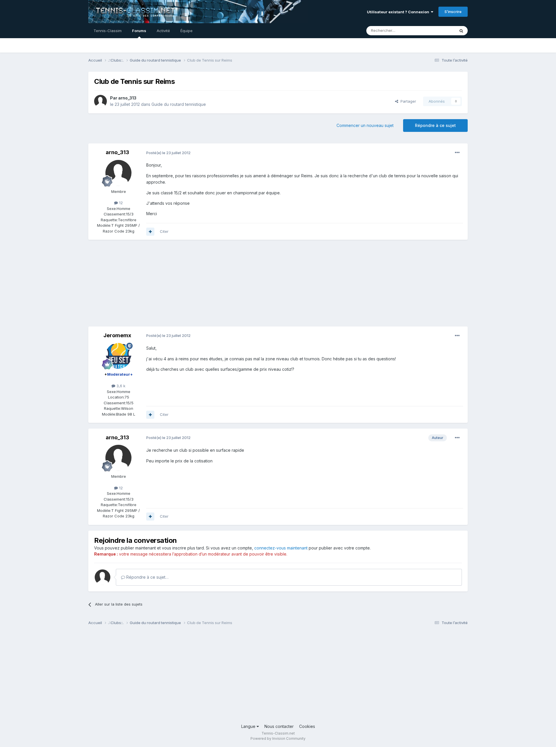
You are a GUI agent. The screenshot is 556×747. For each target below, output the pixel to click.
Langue (249, 726)
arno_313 (127, 97)
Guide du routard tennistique (178, 104)
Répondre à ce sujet (435, 125)
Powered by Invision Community (278, 738)
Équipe (186, 30)
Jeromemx (117, 335)
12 (120, 202)
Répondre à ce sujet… (147, 577)
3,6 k (120, 385)
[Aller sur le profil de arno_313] (100, 101)
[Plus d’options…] (457, 152)
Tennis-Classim (108, 30)
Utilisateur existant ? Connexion (399, 12)
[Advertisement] (193, 286)
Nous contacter (279, 726)
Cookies (307, 726)
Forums (139, 30)
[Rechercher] (461, 30)
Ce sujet (440, 30)
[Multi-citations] (150, 232)
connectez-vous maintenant (281, 547)
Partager (407, 101)
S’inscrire (453, 11)
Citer (164, 231)
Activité (163, 30)
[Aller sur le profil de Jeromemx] (118, 356)
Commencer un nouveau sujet (365, 125)
